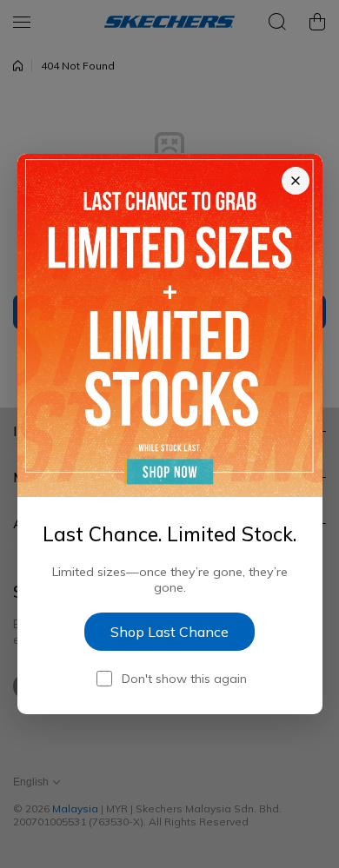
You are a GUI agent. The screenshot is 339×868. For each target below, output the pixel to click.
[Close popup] (295, 181)
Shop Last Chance (169, 631)
